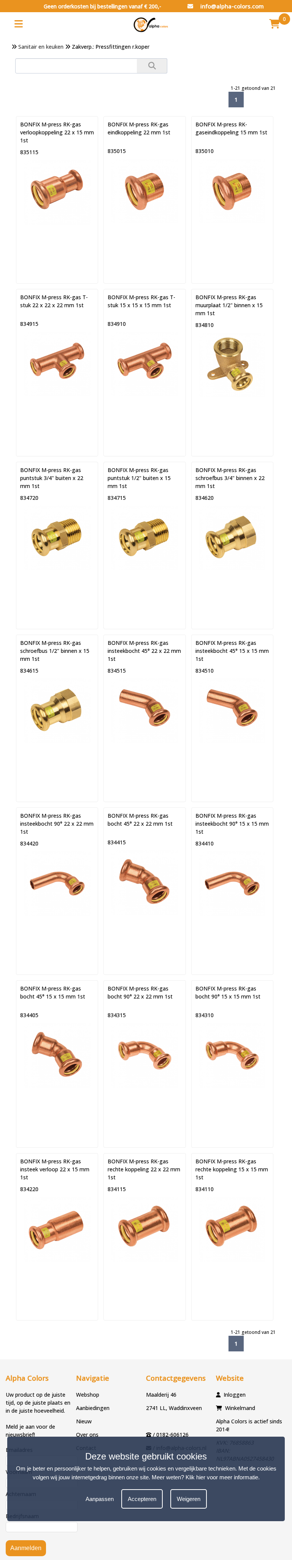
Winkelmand (240, 1408)
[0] (274, 23)
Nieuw (84, 1421)
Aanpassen (100, 1499)
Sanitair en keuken (40, 46)
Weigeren (188, 1499)
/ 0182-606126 (171, 1434)
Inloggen (235, 1394)
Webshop (87, 1394)
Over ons (87, 1434)
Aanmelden (25, 1548)
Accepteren (142, 1499)
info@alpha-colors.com (231, 6)
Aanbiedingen (93, 1408)
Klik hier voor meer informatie (222, 1477)
